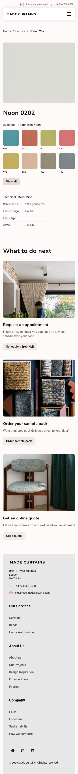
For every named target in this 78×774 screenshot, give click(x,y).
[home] (21, 14)
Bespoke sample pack (28, 442)
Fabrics (14, 687)
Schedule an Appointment (29, 348)
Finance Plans (18, 679)
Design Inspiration (21, 672)
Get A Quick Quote (23, 537)
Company (17, 700)
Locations (15, 719)
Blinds (13, 625)
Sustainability (18, 726)
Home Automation (21, 632)
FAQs (12, 712)
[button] (68, 14)
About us (15, 657)
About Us (16, 646)
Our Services (19, 606)
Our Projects (17, 665)
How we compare (21, 734)
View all (11, 181)
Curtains (14, 618)
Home (7, 31)
